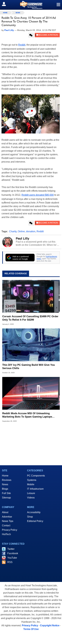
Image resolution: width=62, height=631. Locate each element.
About (5, 512)
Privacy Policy (9, 530)
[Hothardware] (31, 5)
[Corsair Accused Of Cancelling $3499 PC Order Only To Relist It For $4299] (31, 296)
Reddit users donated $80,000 (38, 195)
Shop (30, 516)
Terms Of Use (31, 629)
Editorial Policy (35, 521)
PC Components (36, 475)
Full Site (6, 493)
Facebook (12, 553)
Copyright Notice (49, 625)
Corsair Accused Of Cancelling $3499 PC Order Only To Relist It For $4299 (30, 318)
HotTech (6, 534)
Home (5, 475)
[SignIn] (6, 4)
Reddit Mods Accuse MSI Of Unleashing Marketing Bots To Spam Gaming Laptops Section (27, 415)
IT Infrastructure (35, 489)
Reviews (6, 480)
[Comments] (31, 35)
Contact (6, 525)
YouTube (12, 557)
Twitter (10, 549)
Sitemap (6, 497)
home (5, 12)
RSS (9, 562)
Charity (13, 231)
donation (30, 231)
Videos (31, 497)
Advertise (7, 516)
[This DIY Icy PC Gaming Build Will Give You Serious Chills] (31, 344)
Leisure (31, 493)
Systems (31, 480)
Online (21, 231)
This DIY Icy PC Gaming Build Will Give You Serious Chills (28, 366)
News (18, 12)
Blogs (5, 489)
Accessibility (33, 512)
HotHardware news (47, 257)
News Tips (7, 521)
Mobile (30, 484)
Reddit (21, 44)
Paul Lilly (22, 238)
